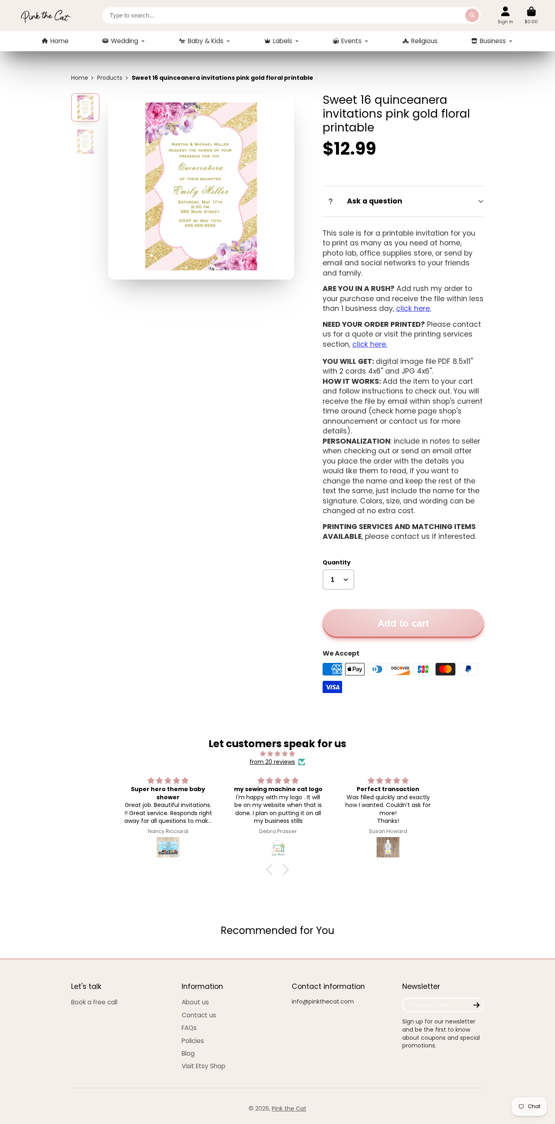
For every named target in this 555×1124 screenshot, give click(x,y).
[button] (271, 869)
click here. (413, 308)
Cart (531, 15)
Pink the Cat (289, 1108)
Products (109, 78)
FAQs (189, 1027)
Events (351, 41)
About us (195, 1002)
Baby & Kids (205, 41)
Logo (45, 15)
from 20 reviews (272, 762)
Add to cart (403, 623)
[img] (278, 754)
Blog (188, 1053)
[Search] (472, 15)
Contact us (199, 1015)
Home (59, 41)
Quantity (337, 562)
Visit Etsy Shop (203, 1066)
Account (505, 15)
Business (493, 41)
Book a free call (94, 1002)
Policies (193, 1041)
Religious (424, 41)
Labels (282, 41)
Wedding (124, 41)
